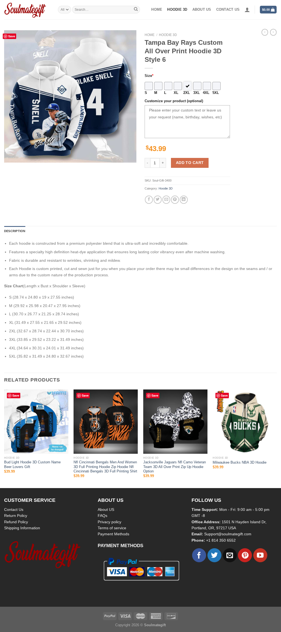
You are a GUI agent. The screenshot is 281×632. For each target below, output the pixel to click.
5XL (215, 93)
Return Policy (15, 515)
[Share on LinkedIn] (184, 200)
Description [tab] (14, 231)
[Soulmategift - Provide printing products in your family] (27, 9)
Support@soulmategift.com (227, 534)
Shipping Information (22, 528)
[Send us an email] (230, 555)
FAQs (102, 515)
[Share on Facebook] (149, 200)
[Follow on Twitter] (214, 555)
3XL (196, 93)
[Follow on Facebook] (199, 555)
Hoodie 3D (177, 10)
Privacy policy (109, 522)
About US (106, 509)
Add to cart (190, 162)
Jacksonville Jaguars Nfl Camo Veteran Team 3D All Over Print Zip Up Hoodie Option (174, 466)
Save (11, 36)
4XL (206, 93)
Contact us (228, 10)
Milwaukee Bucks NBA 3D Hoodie (239, 462)
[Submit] (136, 9)
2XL (186, 93)
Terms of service (112, 528)
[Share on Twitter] (158, 200)
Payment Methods (113, 534)
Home (156, 10)
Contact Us (13, 509)
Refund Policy (16, 522)
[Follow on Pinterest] (245, 555)
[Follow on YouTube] (260, 555)
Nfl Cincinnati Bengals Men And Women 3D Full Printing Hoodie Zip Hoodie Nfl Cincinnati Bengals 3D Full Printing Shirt (105, 466)
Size (149, 76)
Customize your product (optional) (174, 101)
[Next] (276, 438)
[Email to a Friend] (166, 200)
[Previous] (4, 438)
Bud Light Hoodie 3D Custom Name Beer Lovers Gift (32, 464)
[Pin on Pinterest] (175, 200)
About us (201, 10)
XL (176, 93)
